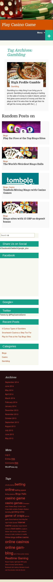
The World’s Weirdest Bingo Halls (23, 164)
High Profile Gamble (11, 523)
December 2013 (11, 410)
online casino (22, 537)
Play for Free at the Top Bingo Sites (24, 138)
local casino (16, 528)
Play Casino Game (19, 25)
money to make (10, 534)
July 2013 (9, 430)
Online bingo (10, 537)
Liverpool (8, 529)
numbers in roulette (21, 534)
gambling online (17, 511)
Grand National (13, 519)
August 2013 (10, 426)
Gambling (6, 361)
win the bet (21, 570)
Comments (11, 463)
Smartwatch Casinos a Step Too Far (16, 332)
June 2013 (9, 434)
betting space (20, 490)
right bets (17, 562)
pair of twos (17, 554)
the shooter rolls (13, 570)
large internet (23, 526)
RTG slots (24, 562)
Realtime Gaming (16, 558)
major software (21, 531)
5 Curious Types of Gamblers (14, 328)
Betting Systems (10, 494)
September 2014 (12, 382)
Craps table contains (11, 509)
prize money (25, 554)
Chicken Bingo (12, 506)
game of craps (14, 515)
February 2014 (11, 402)
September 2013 (12, 422)
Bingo (5, 135)
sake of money (9, 564)
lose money (13, 531)
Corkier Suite (22, 506)
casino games (14, 503)
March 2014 (10, 398)
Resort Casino (9, 562)
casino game (15, 497)
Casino (12, 187)
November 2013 (11, 414)
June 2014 (9, 386)
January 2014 (10, 406)
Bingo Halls (20, 493)
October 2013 (10, 418)
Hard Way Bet (23, 519)
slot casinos (15, 567)
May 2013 (9, 438)
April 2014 (9, 394)
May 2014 (9, 390)
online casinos (17, 541)
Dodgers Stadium (23, 509)
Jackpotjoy (15, 526)
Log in (7, 455)
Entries (10, 459)
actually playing (9, 485)
